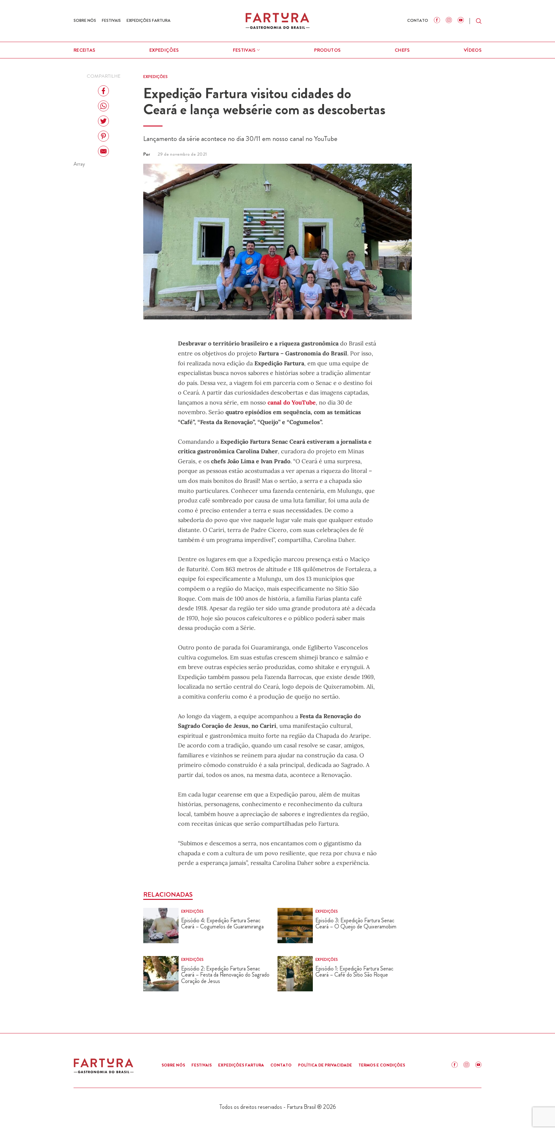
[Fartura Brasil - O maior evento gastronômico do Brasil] (277, 21)
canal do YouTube (291, 402)
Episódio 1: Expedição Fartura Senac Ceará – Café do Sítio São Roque (354, 972)
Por (147, 154)
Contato (417, 20)
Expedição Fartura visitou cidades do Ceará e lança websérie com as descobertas (264, 101)
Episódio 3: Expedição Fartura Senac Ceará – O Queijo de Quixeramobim (355, 924)
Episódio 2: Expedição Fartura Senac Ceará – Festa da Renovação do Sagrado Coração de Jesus (225, 975)
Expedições (164, 50)
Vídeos (472, 50)
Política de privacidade (325, 1065)
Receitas (84, 50)
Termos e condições (381, 1065)
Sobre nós (85, 20)
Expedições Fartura (149, 20)
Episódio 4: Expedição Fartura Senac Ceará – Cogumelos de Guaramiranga (222, 924)
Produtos (327, 50)
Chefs (402, 50)
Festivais (111, 20)
